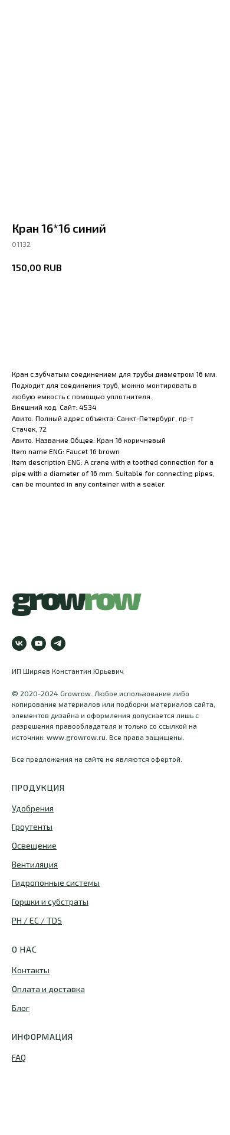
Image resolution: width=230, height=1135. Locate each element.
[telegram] (58, 643)
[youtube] (38, 643)
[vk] (19, 643)
